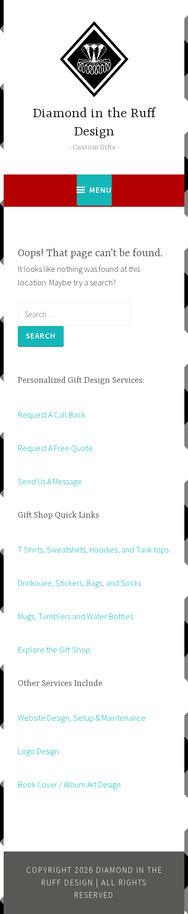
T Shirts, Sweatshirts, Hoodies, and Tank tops (93, 549)
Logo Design (38, 751)
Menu (100, 190)
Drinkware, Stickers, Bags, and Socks (79, 583)
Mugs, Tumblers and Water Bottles (75, 616)
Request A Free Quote (55, 448)
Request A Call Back (51, 414)
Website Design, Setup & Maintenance (82, 717)
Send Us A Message (50, 481)
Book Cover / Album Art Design (69, 784)
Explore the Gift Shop (54, 649)
